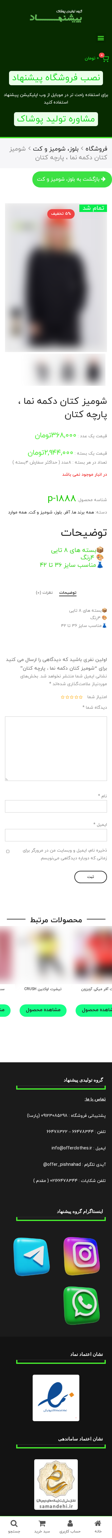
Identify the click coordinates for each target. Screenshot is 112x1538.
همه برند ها (83, 512)
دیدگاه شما (94, 708)
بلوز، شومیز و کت (55, 149)
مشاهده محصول (43, 1010)
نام (102, 796)
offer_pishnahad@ (62, 1165)
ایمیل (100, 825)
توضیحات (68, 593)
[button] (101, 38)
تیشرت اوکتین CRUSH (43, 989)
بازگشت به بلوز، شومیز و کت (68, 179)
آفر (67, 512)
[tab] (68, 593)
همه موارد (17, 512)
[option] (56, 277)
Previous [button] (94, 278)
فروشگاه (96, 149)
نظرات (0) (44, 593)
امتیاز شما (97, 697)
